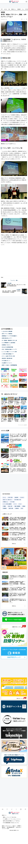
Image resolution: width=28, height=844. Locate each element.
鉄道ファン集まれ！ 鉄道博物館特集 (9, 365)
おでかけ (5, 9)
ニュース (3, 12)
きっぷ (23, 9)
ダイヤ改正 (12, 501)
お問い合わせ (18, 827)
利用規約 (19, 825)
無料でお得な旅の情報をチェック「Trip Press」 (11, 820)
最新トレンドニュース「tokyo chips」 (10, 817)
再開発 (5, 506)
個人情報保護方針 (10, 827)
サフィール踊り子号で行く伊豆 (8, 356)
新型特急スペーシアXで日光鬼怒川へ (9, 335)
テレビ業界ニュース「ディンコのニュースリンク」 (12, 819)
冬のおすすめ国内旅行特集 (7, 347)
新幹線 (24, 506)
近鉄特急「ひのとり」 (6, 344)
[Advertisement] (14, 261)
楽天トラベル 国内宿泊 (7, 333)
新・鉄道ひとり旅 (18, 499)
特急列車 (17, 508)
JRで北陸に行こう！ (6, 360)
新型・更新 (11, 508)
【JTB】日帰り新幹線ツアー (8, 353)
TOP (1, 9)
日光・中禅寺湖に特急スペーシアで (9, 349)
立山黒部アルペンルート (7, 362)
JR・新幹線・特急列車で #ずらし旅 (9, 340)
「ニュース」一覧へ (14, 280)
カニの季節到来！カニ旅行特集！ (9, 342)
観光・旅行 (10, 506)
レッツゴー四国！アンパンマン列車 (9, 351)
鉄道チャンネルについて (6, 825)
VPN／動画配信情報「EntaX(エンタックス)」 (11, 822)
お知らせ (14, 825)
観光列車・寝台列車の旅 (7, 358)
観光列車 (16, 497)
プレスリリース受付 (5, 828)
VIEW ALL (14, 543)
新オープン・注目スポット (8, 499)
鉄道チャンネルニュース (16, 88)
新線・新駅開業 (17, 506)
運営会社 (3, 827)
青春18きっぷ (13, 9)
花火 (9, 9)
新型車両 (19, 9)
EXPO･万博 (10, 497)
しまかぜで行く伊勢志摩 (7, 331)
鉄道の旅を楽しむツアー (7, 338)
